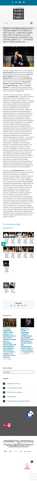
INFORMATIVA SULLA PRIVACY (18, 447)
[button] (18, 383)
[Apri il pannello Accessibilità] (3, 244)
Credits (27, 445)
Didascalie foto (8, 228)
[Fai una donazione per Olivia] (27, 463)
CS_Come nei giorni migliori (12, 224)
